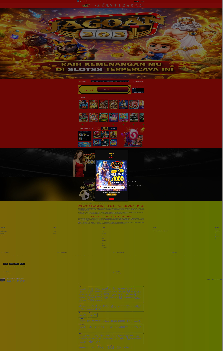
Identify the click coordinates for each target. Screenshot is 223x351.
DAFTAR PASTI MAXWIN (111, 194)
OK (111, 199)
